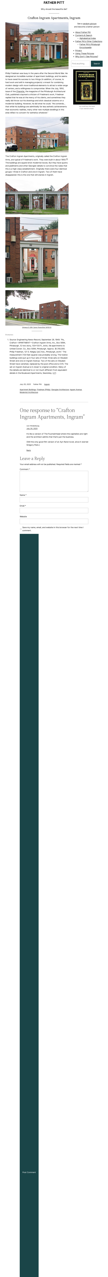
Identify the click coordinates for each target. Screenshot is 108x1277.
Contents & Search (83, 35)
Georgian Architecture (60, 389)
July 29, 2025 (32, 428)
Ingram (47, 384)
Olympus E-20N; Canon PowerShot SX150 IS (36, 327)
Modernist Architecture (29, 392)
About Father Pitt (83, 32)
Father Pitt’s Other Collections (88, 41)
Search (97, 63)
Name (23, 495)
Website (23, 516)
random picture (89, 24)
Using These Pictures (84, 53)
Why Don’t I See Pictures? (86, 56)
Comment (25, 469)
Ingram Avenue (76, 389)
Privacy (78, 50)
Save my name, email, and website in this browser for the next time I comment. (53, 529)
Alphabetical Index (88, 38)
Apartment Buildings (28, 389)
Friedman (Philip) (43, 389)
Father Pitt (54, 3)
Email (23, 506)
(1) (67, 159)
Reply (28, 450)
